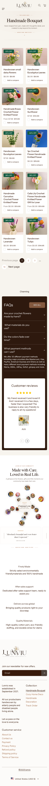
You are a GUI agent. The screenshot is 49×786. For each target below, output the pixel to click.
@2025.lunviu (24, 770)
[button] (4, 9)
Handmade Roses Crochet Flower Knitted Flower (12, 112)
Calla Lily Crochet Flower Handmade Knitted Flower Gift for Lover (36, 197)
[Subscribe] (44, 673)
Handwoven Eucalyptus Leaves (36, 71)
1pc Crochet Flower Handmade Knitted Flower (36, 154)
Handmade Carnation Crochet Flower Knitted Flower (11, 197)
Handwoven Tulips (33, 240)
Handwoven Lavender (9, 240)
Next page (14, 266)
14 (4, 267)
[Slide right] (27, 441)
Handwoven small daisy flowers (12, 71)
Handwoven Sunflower (33, 110)
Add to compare (13, 80)
